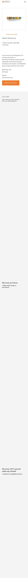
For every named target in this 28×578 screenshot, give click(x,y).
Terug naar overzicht (11, 34)
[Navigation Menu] (25, 2)
